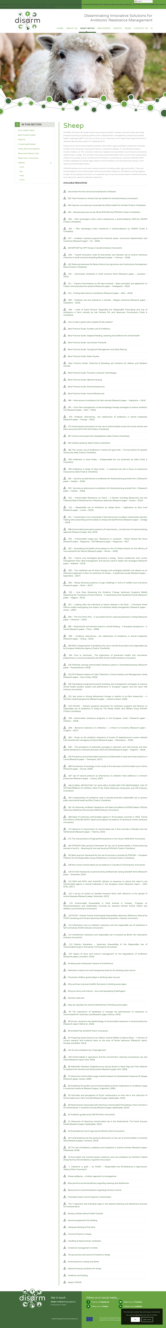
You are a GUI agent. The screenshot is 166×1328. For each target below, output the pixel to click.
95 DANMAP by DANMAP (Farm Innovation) (88, 1031)
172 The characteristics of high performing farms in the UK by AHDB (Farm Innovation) (106, 839)
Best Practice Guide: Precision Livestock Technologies (92, 373)
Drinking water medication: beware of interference (90, 963)
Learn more (147, 1319)
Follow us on (99, 1306)
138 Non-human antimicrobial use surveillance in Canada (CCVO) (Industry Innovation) (106, 865)
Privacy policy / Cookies (58, 1304)
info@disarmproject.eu (66, 1302)
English (139, 1)
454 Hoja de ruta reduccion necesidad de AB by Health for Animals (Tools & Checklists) (107, 205)
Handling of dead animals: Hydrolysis (84, 1241)
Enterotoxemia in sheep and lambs (83, 1262)
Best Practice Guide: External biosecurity (86, 387)
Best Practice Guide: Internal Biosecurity (86, 393)
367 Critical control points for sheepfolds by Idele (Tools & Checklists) (98, 436)
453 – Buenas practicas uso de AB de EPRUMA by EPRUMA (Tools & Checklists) (104, 212)
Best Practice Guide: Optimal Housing (85, 380)
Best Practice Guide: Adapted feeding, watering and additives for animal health (104, 336)
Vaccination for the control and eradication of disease (92, 192)
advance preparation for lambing (82, 1220)
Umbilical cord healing (78, 1275)
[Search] (151, 28)
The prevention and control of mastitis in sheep (89, 1255)
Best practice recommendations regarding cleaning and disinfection (98, 1183)
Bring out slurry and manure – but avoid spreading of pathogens (96, 991)
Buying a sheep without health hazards (85, 1213)
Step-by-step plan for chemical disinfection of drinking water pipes (97, 1005)
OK (135, 1319)
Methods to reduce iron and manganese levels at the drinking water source (101, 970)
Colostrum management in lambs (83, 1248)
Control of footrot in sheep (80, 1234)
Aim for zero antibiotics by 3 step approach (87, 1050)
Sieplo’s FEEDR (75, 1282)
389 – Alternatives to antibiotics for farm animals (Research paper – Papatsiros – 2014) (107, 400)
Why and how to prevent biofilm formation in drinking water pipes (97, 984)
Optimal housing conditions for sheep (84, 1269)
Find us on (100, 1302)
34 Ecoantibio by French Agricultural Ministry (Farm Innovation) (96, 1131)
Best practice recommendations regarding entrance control (94, 1190)
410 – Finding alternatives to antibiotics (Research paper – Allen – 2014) (100, 293)
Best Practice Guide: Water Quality (83, 356)
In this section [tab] (31, 124)
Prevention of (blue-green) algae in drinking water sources (94, 977)
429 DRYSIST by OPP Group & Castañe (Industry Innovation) (95, 248)
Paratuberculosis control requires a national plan (89, 1197)
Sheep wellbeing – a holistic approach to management (92, 1176)
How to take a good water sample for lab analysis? (90, 322)
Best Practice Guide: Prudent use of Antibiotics (89, 329)
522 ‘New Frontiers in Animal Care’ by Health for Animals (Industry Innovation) (103, 198)
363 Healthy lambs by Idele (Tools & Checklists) (89, 443)
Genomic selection (76, 998)
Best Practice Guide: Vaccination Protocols (87, 342)
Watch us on (133, 1302)
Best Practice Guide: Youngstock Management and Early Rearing (97, 349)
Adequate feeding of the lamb (81, 1227)
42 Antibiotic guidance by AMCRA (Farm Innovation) (91, 1114)
